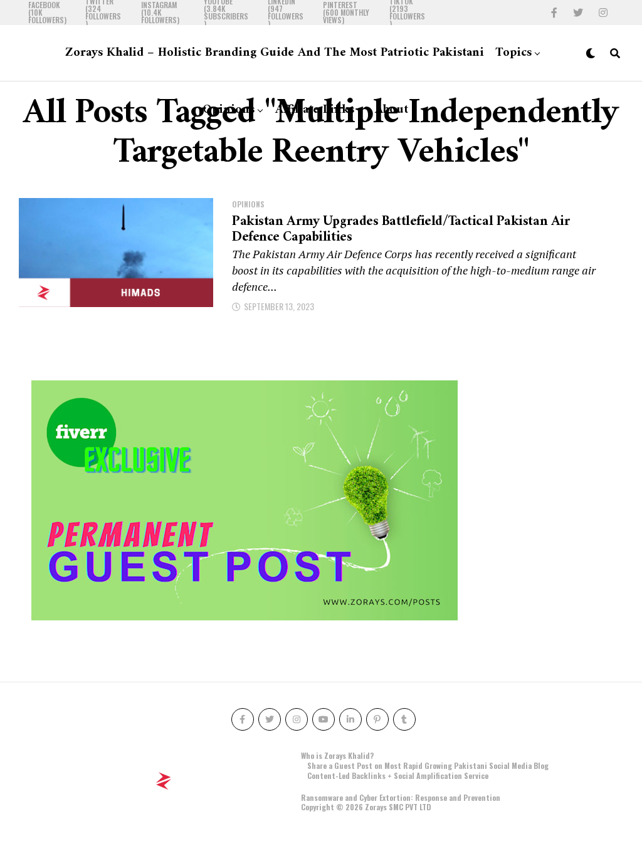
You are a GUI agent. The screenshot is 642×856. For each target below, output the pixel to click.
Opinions (229, 110)
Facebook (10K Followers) (47, 12)
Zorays (376, 806)
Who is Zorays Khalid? (337, 755)
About (391, 110)
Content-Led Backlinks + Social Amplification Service (397, 775)
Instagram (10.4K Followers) (160, 12)
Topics (513, 53)
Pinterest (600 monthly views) (346, 12)
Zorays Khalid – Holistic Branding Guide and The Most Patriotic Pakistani (274, 53)
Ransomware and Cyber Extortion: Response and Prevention (400, 797)
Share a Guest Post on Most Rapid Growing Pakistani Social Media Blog (428, 765)
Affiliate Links (314, 110)
